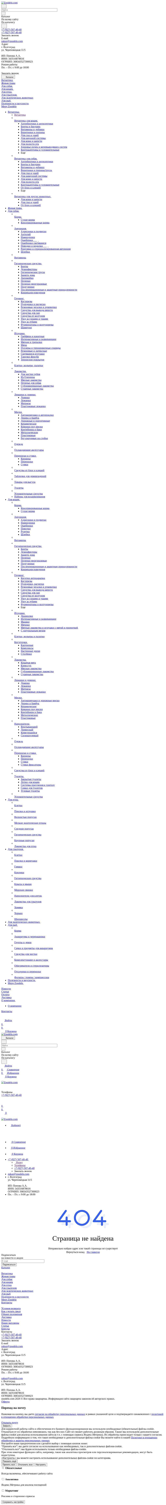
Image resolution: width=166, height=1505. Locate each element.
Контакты (6, 1302)
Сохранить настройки (13, 1502)
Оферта (5, 1401)
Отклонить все (25, 1464)
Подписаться (9, 1264)
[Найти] (4, 26)
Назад (19, 1162)
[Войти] (2, 1102)
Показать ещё (9, 1461)
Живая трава (8, 1276)
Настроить (41, 1464)
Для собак (6, 1279)
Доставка (6, 1317)
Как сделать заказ (11, 1311)
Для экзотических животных (17, 1291)
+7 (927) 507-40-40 (11, 29)
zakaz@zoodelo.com (12, 41)
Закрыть (7, 1426)
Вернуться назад (75, 1252)
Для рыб (6, 1293)
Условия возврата (11, 1308)
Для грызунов (9, 1288)
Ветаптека (7, 1273)
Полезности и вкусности (15, 1296)
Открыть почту (9, 1422)
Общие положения (11, 1314)
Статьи (5, 1326)
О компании (14, 1005)
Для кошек (7, 1282)
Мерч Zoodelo (9, 1299)
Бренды (5, 1328)
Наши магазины (10, 1323)
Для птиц (6, 1285)
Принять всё (9, 1464)
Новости (6, 1320)
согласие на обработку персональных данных (60, 1414)
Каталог (5, 1267)
